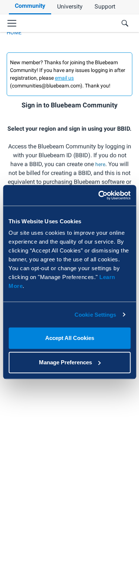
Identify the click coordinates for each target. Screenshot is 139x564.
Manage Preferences (65, 362)
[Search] (125, 23)
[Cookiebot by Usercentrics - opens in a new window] (98, 195)
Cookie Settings (95, 315)
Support (105, 6)
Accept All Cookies (69, 338)
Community (30, 5)
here (100, 164)
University (70, 6)
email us (64, 78)
